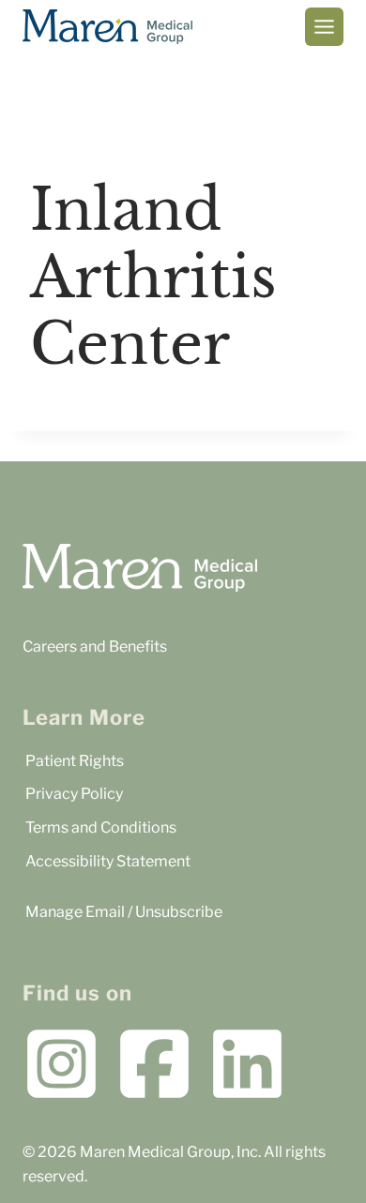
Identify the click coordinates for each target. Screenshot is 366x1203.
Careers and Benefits (95, 646)
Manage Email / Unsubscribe (123, 912)
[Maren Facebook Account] (154, 1064)
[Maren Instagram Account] (61, 1064)
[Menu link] (324, 27)
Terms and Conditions (100, 827)
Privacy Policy (74, 794)
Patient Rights (74, 761)
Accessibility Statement (108, 861)
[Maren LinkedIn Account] (247, 1064)
